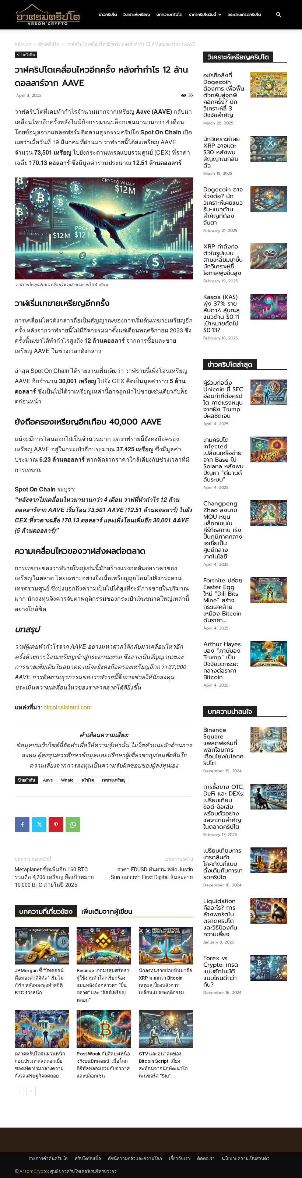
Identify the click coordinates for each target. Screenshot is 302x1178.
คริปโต (88, 780)
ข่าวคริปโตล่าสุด (230, 364)
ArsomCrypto (34, 1171)
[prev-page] (19, 1090)
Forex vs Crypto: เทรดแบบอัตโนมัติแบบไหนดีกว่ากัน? (220, 971)
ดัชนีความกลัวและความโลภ (135, 1158)
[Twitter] (39, 824)
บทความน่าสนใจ (230, 711)
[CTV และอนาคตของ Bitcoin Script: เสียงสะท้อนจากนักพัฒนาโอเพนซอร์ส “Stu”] (166, 1028)
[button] (278, 15)
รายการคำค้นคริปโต (48, 1158)
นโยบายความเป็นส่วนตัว (246, 1158)
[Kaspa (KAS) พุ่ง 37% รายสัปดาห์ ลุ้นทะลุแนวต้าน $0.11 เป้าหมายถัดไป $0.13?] (268, 307)
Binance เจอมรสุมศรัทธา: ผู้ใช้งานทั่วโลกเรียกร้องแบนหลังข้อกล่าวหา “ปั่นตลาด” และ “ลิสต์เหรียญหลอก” (103, 985)
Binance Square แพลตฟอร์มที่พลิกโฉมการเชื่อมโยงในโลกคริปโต (223, 747)
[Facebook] (22, 824)
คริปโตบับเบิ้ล (88, 1158)
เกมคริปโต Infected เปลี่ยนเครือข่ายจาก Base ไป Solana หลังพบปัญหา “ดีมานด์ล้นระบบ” (223, 459)
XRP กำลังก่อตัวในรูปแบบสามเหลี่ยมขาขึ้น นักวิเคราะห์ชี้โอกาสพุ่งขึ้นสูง (223, 260)
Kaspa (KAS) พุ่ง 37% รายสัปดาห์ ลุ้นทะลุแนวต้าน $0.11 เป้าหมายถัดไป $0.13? (221, 314)
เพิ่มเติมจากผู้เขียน (106, 911)
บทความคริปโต (169, 14)
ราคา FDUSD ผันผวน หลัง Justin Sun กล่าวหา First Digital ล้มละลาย (152, 873)
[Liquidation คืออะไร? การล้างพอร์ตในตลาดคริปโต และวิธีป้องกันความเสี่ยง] (268, 911)
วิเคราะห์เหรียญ (136, 14)
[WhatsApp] (73, 824)
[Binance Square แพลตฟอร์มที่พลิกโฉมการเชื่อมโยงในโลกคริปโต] (268, 739)
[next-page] (31, 1090)
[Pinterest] (56, 824)
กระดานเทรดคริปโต (244, 14)
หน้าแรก (23, 44)
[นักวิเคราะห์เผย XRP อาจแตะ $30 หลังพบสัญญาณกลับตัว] (268, 149)
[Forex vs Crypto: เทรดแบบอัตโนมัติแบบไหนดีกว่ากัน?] (268, 968)
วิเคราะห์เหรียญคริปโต (238, 57)
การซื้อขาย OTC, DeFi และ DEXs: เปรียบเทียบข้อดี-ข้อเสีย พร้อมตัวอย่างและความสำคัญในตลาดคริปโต (223, 807)
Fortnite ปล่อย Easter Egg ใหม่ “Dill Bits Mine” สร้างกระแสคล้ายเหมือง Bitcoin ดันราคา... (222, 600)
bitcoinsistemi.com (67, 707)
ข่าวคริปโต (108, 14)
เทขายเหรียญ (113, 780)
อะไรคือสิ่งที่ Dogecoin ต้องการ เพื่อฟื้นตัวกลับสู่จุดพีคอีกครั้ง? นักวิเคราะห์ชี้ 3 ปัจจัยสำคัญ (223, 95)
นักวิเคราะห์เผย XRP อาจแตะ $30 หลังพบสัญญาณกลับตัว (221, 152)
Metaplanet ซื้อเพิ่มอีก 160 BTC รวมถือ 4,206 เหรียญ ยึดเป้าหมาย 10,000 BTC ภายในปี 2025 (54, 877)
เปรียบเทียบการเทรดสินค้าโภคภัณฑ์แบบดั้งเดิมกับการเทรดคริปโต (223, 864)
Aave (48, 780)
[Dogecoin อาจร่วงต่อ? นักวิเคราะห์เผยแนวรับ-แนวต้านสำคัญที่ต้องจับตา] (268, 199)
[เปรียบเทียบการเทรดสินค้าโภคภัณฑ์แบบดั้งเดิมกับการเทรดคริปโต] (268, 860)
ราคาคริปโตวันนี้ (202, 14)
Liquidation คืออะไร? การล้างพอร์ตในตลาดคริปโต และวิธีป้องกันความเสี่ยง (220, 918)
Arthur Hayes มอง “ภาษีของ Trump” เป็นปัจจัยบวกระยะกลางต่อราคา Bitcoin (222, 661)
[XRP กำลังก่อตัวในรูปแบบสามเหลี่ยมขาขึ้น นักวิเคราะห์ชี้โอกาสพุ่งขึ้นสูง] (268, 256)
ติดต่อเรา (206, 1158)
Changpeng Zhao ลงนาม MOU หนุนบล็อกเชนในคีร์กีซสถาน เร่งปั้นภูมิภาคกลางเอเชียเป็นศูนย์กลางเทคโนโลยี (222, 530)
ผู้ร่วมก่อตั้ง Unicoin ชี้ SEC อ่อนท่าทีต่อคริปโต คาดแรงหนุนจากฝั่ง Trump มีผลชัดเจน (223, 399)
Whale (67, 780)
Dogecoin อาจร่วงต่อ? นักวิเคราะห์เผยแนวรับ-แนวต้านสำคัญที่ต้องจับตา (223, 206)
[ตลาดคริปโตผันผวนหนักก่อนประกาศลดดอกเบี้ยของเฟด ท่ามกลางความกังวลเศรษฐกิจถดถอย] (42, 1028)
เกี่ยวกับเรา (179, 1158)
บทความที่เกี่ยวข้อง (46, 911)
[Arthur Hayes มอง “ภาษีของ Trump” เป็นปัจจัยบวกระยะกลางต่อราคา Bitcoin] (268, 654)
